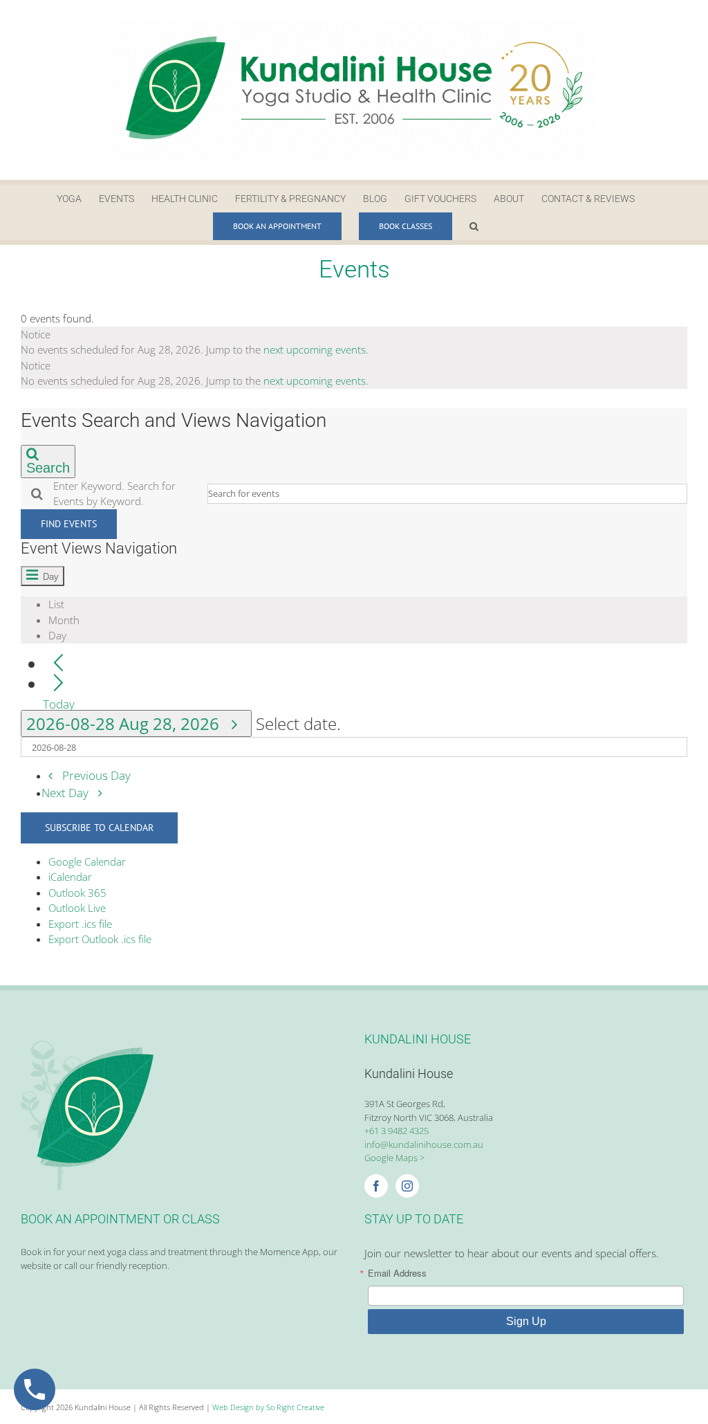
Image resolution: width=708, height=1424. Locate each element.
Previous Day (96, 775)
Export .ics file (80, 924)
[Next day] (58, 684)
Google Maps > (394, 1157)
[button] (473, 226)
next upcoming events (314, 349)
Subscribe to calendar (99, 827)
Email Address (397, 1272)
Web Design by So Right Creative (268, 1407)
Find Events (69, 524)
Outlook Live (77, 908)
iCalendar (70, 877)
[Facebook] (376, 1186)
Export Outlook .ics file (99, 939)
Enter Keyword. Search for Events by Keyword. (114, 494)
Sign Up (526, 1321)
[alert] (354, 342)
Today (59, 703)
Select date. (298, 723)
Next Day (66, 793)
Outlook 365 (77, 893)
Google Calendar (87, 861)
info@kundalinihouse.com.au (423, 1144)
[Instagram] (407, 1186)
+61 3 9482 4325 (396, 1130)
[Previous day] (58, 664)
